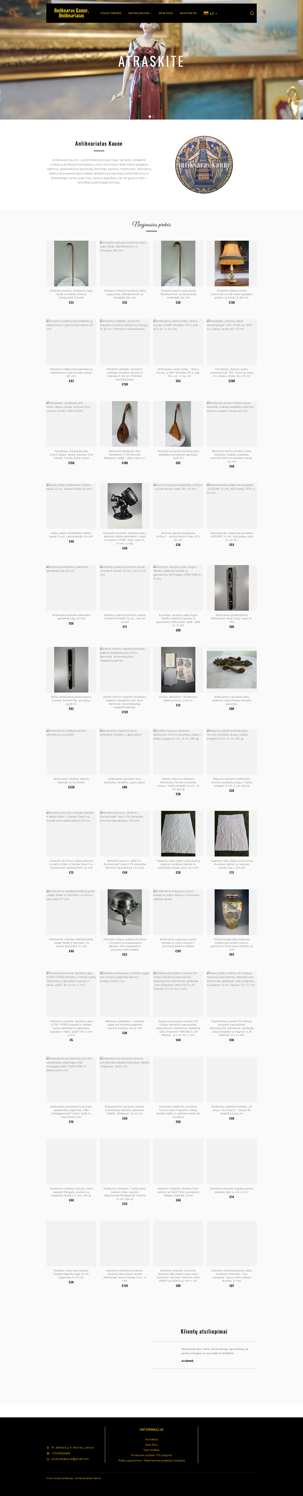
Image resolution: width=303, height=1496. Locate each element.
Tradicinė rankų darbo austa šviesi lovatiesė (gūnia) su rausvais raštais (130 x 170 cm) (231, 864)
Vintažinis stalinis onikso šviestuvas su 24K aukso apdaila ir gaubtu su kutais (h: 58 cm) (231, 294)
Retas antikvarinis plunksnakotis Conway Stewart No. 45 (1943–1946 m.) (71, 700)
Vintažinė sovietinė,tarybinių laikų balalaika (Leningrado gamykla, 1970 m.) (178, 454)
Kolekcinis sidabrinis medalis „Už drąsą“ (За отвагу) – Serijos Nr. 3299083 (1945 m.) (231, 1110)
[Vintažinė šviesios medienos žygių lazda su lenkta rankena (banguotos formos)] (71, 263)
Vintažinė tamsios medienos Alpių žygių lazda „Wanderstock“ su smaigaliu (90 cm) (125, 294)
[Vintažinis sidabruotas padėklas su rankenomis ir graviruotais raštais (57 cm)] (71, 342)
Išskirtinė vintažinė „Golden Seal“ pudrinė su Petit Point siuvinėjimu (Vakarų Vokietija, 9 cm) (178, 1192)
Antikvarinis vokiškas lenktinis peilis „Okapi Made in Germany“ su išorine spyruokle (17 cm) (71, 943)
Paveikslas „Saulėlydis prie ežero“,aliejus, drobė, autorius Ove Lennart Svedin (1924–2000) (71, 454)
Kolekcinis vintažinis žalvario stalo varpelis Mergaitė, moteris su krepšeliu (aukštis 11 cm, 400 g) (71, 1192)
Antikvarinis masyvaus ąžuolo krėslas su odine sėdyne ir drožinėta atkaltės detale (178, 943)
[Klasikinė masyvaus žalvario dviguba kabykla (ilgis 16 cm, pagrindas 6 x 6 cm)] (71, 1243)
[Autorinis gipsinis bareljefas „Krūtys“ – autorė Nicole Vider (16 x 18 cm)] (178, 506)
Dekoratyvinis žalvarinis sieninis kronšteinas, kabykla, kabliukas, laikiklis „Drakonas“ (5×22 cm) (124, 1110)
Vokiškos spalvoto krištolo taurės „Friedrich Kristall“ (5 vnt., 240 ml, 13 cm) (125, 618)
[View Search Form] (252, 13)
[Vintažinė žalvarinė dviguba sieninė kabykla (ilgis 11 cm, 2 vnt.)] (232, 1161)
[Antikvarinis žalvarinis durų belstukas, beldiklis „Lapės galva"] (125, 752)
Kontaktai (188, 13)
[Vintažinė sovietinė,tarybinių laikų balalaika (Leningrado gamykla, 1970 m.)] (178, 424)
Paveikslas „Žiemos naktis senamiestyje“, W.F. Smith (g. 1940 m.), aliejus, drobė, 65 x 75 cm (231, 372)
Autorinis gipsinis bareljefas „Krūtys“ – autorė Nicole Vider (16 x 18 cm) (178, 536)
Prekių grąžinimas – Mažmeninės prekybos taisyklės (151, 1460)
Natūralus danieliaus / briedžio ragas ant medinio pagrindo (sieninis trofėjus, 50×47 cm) (124, 1025)
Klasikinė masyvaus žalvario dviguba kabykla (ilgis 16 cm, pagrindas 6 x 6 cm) (71, 1274)
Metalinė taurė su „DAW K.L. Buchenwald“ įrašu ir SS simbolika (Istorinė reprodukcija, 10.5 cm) (125, 864)
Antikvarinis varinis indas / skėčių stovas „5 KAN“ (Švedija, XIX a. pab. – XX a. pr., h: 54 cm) (178, 372)
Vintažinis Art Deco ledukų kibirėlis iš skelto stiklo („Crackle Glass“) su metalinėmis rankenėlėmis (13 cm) (71, 864)
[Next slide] (256, 1364)
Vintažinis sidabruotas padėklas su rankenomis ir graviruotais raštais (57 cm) (71, 372)
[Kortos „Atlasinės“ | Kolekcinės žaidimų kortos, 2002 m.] (178, 670)
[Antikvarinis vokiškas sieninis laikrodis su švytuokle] (71, 752)
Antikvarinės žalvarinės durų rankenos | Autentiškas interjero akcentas (232, 700)
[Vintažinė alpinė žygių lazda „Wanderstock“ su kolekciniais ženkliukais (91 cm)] (178, 263)
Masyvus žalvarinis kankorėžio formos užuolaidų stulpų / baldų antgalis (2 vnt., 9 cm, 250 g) (231, 782)
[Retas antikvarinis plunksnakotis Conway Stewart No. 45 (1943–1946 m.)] (71, 670)
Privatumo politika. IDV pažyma (151, 1455)
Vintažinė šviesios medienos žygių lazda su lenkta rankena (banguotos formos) (71, 294)
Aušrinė (187, 1361)
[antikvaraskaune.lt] (71, 13)
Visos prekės (110, 13)
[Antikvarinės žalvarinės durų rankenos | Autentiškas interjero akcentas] (232, 670)
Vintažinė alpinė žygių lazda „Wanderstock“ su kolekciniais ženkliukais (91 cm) (178, 294)
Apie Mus (166, 13)
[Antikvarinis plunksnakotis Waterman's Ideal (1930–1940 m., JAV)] (232, 588)
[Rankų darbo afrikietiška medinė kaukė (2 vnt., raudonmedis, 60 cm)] (71, 506)
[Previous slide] (151, 1364)
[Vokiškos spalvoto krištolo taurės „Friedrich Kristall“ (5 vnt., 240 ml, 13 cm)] (125, 588)
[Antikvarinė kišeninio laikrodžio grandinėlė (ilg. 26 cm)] (71, 588)
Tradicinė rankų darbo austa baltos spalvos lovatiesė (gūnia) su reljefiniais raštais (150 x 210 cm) (178, 864)
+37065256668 (61, 1453)
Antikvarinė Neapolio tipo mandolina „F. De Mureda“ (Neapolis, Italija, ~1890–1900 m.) (125, 454)
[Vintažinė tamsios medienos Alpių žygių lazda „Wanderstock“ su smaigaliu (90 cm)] (125, 263)
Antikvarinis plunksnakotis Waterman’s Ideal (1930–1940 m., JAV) (232, 618)
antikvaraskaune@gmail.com (70, 1459)
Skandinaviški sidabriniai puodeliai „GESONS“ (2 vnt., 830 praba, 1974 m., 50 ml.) (231, 536)
